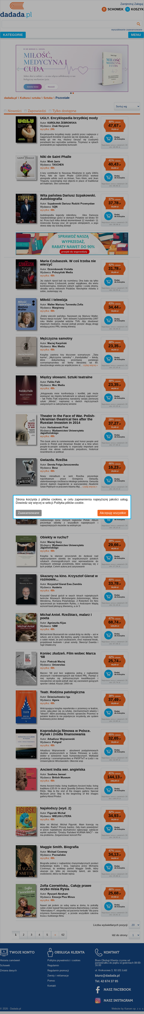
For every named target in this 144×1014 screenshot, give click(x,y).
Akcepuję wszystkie (113, 513)
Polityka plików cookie (68, 502)
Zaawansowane (28, 513)
